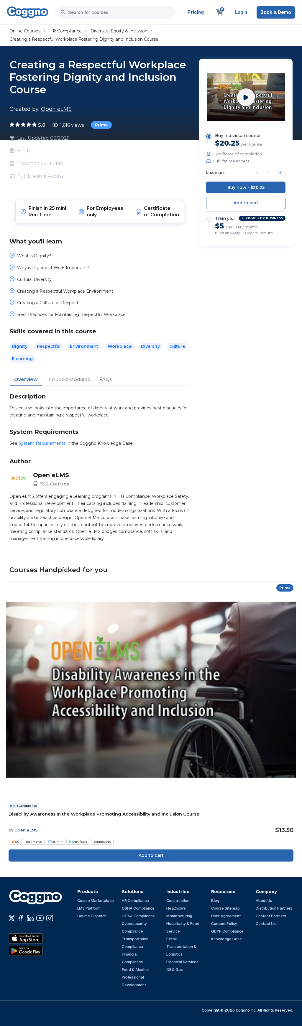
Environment (84, 346)
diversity (150, 346)
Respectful (48, 346)
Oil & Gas (174, 969)
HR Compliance (65, 31)
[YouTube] (40, 918)
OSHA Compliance (138, 908)
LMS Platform (89, 908)
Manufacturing (179, 915)
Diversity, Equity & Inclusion (119, 31)
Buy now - (246, 187)
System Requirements (42, 443)
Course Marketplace (95, 900)
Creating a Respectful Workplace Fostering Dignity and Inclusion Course (83, 39)
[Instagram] (49, 918)
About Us (264, 900)
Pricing (196, 12)
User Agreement (226, 915)
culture (177, 346)
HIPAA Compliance (138, 915)
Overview (26, 379)
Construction (177, 900)
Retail (171, 938)
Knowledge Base (226, 938)
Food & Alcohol (135, 969)
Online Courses (24, 31)
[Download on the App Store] (38, 938)
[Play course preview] (246, 97)
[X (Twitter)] (11, 918)
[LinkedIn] (30, 918)
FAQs (105, 379)
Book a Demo (275, 12)
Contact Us (266, 923)
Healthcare (176, 908)
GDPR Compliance (227, 931)
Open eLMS (56, 109)
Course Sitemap (225, 908)
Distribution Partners (274, 908)
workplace (120, 346)
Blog (215, 900)
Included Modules (68, 379)
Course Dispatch (91, 915)
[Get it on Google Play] (38, 951)
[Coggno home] (27, 12)
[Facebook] (20, 918)
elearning (22, 358)
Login (241, 12)
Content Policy (224, 923)
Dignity (19, 346)
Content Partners (271, 915)
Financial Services (182, 961)
